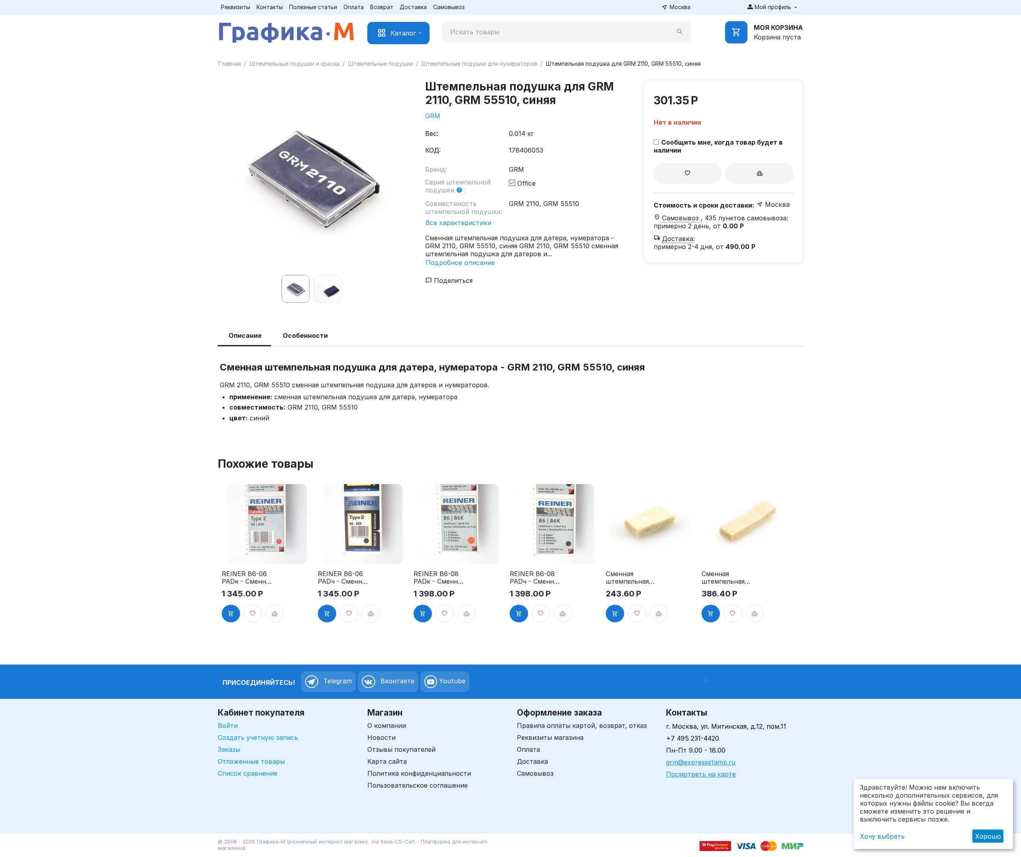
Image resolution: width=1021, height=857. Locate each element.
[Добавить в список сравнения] (759, 173)
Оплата (353, 7)
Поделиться (452, 280)
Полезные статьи (313, 7)
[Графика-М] (286, 31)
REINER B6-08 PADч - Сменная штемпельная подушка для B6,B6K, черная (535, 577)
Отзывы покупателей (401, 749)
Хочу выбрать (882, 836)
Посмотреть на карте (701, 774)
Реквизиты (235, 7)
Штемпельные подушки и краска (294, 63)
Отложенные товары (251, 761)
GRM (432, 116)
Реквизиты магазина (550, 737)
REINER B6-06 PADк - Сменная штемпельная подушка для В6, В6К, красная (247, 577)
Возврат (381, 7)
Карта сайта (387, 761)
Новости (381, 737)
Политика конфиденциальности (419, 773)
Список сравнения (247, 773)
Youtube (451, 681)
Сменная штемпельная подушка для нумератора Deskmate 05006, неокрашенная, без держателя (630, 577)
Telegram (336, 681)
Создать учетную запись (258, 737)
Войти (228, 726)
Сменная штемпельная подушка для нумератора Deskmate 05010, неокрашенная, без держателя (726, 577)
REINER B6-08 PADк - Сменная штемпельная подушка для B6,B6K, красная (439, 577)
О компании (386, 726)
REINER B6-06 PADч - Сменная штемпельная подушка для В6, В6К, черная (343, 577)
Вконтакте (396, 681)
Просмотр (267, 553)
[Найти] (680, 32)
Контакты (269, 7)
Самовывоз (449, 7)
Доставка (413, 7)
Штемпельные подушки (380, 63)
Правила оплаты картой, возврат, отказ (582, 726)
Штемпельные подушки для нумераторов (479, 63)
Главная (230, 63)
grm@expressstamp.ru (700, 762)
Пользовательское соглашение (417, 785)
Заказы (229, 749)
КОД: (433, 150)
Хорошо (988, 836)
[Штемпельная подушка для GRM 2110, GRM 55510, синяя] (313, 175)
